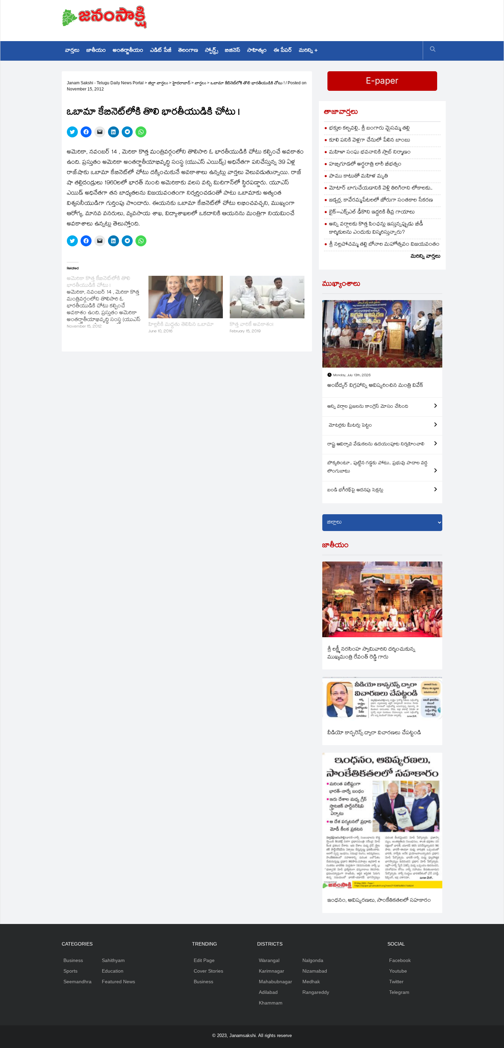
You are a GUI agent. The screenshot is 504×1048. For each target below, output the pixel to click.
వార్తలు (72, 51)
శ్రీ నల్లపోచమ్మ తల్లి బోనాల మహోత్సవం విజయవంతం (384, 244)
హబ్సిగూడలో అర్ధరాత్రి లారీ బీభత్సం (365, 164)
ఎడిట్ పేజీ (160, 51)
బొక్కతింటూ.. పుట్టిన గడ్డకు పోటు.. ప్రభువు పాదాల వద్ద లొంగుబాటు (377, 467)
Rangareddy (315, 992)
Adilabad (268, 992)
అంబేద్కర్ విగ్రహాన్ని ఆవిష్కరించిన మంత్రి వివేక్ (375, 386)
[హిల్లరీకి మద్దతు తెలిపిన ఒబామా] (185, 297)
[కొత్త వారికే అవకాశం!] (267, 297)
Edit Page (204, 960)
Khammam (271, 1003)
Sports (70, 971)
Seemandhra (77, 981)
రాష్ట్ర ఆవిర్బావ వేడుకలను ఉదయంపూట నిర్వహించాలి (375, 445)
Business (73, 960)
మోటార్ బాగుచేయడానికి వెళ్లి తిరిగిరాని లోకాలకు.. (380, 188)
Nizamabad (314, 971)
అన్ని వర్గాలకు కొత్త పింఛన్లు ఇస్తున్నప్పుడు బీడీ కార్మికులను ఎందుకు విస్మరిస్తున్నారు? (376, 228)
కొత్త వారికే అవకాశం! (252, 325)
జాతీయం (96, 51)
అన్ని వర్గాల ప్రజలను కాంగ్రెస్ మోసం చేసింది (367, 407)
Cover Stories (208, 971)
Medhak (311, 981)
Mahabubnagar (275, 981)
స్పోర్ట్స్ (211, 51)
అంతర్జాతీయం (128, 51)
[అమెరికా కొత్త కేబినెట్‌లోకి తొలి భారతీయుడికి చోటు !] (107, 303)
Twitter (396, 981)
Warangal (269, 960)
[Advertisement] (317, 18)
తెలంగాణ (188, 51)
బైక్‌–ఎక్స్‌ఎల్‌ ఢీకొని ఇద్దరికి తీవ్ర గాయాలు (372, 212)
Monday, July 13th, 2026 (352, 376)
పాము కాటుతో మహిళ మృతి (358, 176)
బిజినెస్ (232, 51)
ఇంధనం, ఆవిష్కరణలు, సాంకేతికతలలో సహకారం (379, 900)
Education (112, 971)
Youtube (398, 971)
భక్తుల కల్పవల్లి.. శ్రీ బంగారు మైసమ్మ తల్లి (369, 128)
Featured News (118, 981)
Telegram (399, 992)
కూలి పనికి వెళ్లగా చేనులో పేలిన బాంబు (369, 140)
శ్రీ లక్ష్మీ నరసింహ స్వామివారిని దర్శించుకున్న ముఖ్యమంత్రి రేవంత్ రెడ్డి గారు (371, 653)
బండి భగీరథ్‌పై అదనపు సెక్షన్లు (355, 490)
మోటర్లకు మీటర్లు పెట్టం (349, 426)
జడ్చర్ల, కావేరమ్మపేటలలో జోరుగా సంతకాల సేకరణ (381, 200)
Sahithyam (113, 960)
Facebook (400, 960)
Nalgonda (312, 960)
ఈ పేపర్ (283, 51)
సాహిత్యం (257, 51)
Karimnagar (271, 971)
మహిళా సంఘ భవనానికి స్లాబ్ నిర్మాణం (370, 152)
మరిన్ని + (308, 51)
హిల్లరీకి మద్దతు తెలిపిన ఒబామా (181, 325)
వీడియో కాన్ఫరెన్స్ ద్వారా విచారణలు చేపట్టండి (374, 733)
